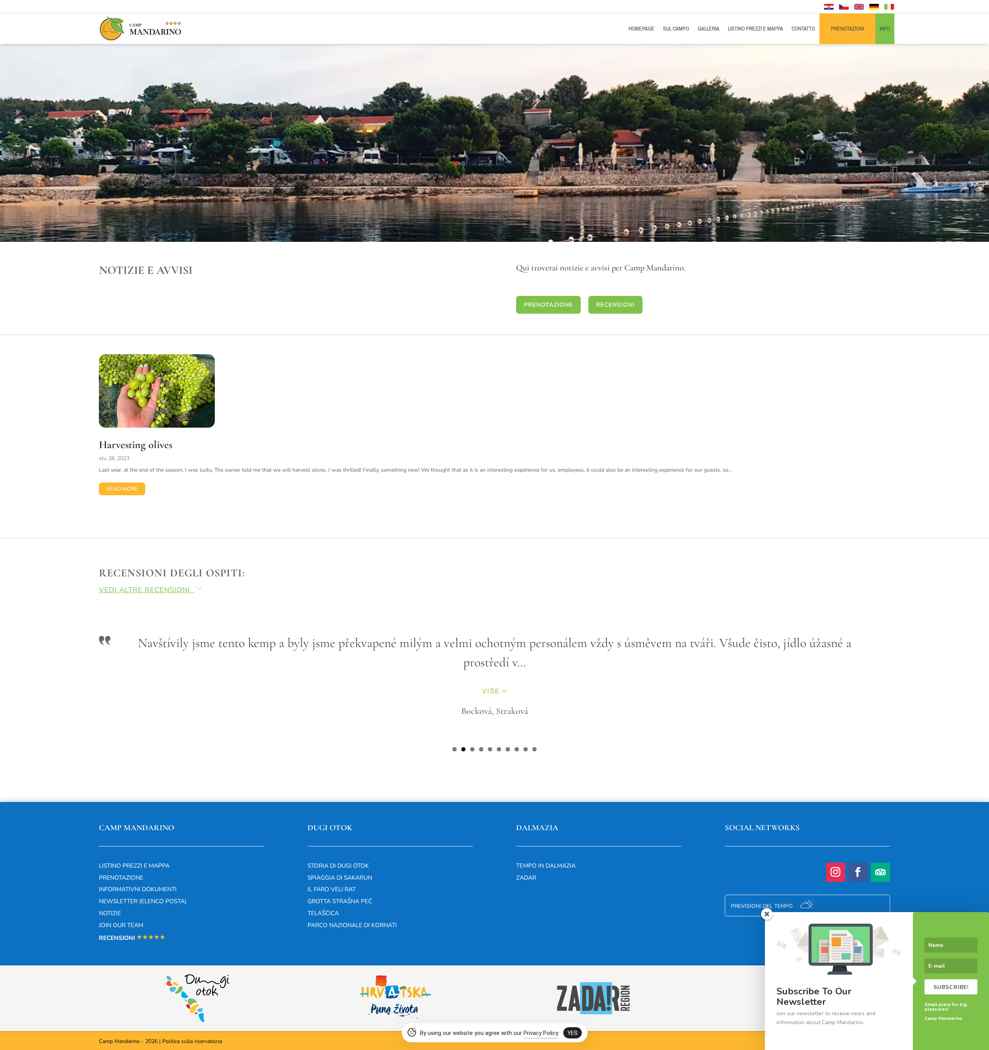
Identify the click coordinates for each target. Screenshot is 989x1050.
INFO (885, 29)
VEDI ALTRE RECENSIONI (151, 590)
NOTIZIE (110, 913)
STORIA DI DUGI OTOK (338, 865)
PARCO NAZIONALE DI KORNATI (352, 925)
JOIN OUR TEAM (121, 925)
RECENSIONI (615, 305)
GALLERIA (708, 29)
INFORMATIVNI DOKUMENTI (138, 889)
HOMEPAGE (641, 29)
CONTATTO (803, 29)
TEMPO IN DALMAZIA (546, 865)
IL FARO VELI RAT (332, 889)
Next (901, 694)
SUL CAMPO (676, 29)
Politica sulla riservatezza (192, 1041)
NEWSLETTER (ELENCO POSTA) (143, 901)
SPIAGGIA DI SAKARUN (340, 877)
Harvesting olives (135, 444)
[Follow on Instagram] (835, 872)
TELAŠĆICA (323, 913)
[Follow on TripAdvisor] (880, 872)
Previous (87, 694)
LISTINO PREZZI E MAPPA (755, 29)
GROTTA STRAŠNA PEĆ (340, 901)
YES (573, 1033)
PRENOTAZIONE (548, 305)
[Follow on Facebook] (858, 872)
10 (534, 749)
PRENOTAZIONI (847, 29)
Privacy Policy (540, 1033)
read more (122, 489)
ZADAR (526, 877)
